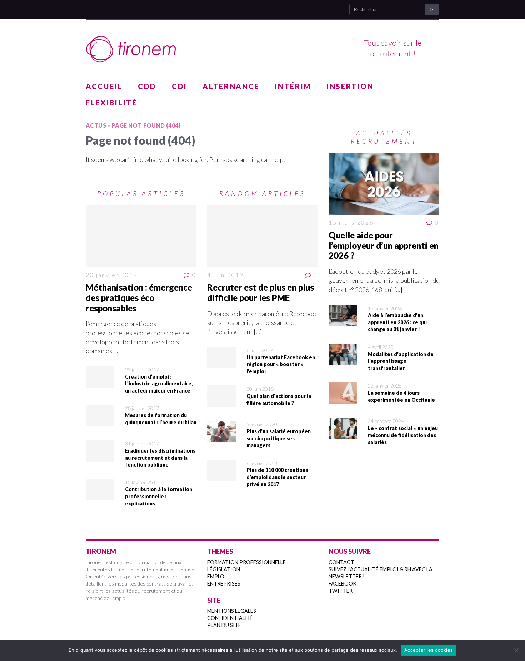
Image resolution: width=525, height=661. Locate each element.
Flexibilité (111, 102)
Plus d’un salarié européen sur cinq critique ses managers (278, 438)
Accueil (104, 86)
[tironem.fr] (262, 49)
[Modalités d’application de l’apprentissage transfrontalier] (343, 360)
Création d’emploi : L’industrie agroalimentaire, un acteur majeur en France (158, 384)
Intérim (293, 86)
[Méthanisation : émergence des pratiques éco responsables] (141, 236)
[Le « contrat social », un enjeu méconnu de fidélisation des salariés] (343, 434)
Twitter (340, 591)
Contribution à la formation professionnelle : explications (158, 496)
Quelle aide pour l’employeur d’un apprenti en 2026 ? (384, 245)
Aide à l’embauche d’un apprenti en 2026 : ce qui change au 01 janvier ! (397, 322)
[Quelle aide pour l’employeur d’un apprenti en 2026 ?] (384, 184)
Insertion (350, 86)
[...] (117, 351)
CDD (147, 86)
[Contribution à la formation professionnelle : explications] (100, 496)
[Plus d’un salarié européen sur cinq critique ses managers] (221, 438)
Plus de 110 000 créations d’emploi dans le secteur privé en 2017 (277, 477)
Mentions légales (231, 611)
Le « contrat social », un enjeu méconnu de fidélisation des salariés (403, 435)
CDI (179, 86)
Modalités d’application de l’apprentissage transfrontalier (401, 361)
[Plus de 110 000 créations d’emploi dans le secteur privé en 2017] (221, 476)
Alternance (230, 86)
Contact (341, 562)
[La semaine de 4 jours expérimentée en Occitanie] (343, 399)
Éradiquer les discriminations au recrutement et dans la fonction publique (160, 458)
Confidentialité (230, 618)
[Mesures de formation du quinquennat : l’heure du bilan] (100, 421)
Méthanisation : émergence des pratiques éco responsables (139, 297)
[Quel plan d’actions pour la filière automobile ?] (221, 402)
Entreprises (223, 584)
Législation (223, 569)
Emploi (216, 576)
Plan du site (224, 625)
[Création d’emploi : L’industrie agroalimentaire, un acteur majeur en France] (100, 383)
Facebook (342, 584)
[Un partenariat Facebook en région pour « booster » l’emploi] (221, 364)
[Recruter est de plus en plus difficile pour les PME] (262, 236)
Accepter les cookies (428, 650)
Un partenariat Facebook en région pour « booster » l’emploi (280, 364)
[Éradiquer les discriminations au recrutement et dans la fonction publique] (100, 457)
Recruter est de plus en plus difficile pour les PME (260, 292)
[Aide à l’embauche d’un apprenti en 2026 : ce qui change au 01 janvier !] (343, 322)
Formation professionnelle (246, 562)
